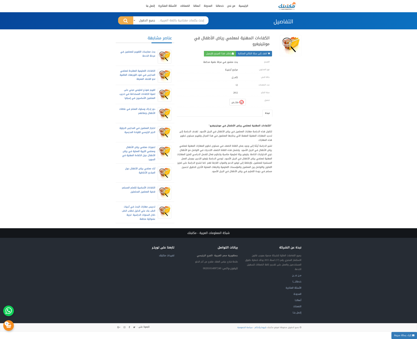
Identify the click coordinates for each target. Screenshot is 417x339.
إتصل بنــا (297, 312)
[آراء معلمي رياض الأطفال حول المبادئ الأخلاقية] (164, 173)
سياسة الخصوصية (245, 327)
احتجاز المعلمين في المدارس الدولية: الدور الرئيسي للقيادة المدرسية (137, 130)
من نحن (231, 5)
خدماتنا (220, 5)
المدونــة (297, 294)
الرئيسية (243, 5)
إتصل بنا (150, 5)
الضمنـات (297, 306)
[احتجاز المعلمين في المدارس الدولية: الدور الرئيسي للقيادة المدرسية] (164, 133)
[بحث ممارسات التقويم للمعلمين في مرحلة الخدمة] (164, 56)
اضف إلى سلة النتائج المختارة (253, 53)
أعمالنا (196, 5)
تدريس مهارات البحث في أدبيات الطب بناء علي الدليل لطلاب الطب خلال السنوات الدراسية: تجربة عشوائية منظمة (138, 213)
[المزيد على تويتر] (134, 327)
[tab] (267, 113)
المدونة (208, 5)
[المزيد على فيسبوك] (129, 327)
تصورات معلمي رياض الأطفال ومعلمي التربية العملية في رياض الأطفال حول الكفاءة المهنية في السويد (138, 153)
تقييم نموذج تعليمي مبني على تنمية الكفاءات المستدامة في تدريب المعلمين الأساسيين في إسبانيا (137, 94)
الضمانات (185, 5)
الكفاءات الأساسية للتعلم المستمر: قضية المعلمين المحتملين (138, 189)
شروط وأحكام (260, 327)
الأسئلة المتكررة (167, 5)
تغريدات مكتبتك (166, 255)
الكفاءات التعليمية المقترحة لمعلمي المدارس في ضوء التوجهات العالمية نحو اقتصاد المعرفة (137, 75)
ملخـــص (235, 102)
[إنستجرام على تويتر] (124, 327)
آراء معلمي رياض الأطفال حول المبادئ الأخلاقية (140, 170)
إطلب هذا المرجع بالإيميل (219, 53)
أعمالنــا (298, 300)
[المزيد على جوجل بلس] (119, 327)
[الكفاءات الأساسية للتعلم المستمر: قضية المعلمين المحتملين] (164, 192)
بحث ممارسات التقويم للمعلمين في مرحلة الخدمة (137, 54)
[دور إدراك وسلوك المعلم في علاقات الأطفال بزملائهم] (164, 114)
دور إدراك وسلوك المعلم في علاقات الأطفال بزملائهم (137, 111)
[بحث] (125, 20)
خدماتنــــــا (297, 281)
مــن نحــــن (296, 275)
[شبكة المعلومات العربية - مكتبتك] (287, 6)
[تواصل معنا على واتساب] (8, 311)
